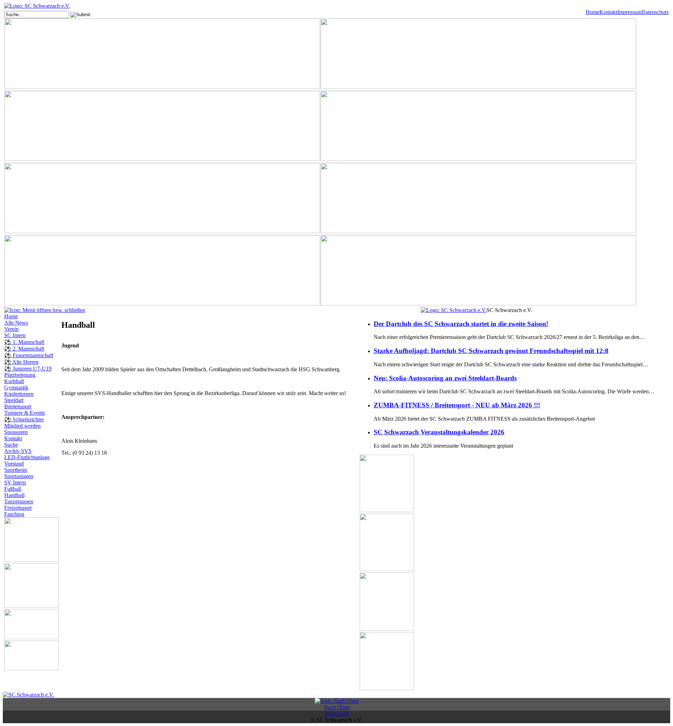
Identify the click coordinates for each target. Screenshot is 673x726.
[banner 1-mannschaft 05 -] (162, 54)
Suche (11, 445)
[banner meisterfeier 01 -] (162, 199)
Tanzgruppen (18, 501)
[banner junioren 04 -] (478, 126)
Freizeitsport (18, 508)
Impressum (629, 12)
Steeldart (13, 400)
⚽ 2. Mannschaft (24, 349)
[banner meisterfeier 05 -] (478, 199)
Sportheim (15, 470)
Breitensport (17, 406)
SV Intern (15, 483)
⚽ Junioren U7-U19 (28, 369)
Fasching (14, 514)
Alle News (16, 323)
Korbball (14, 381)
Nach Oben (336, 707)
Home (592, 12)
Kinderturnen (19, 394)
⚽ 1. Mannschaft (24, 342)
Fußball (12, 489)
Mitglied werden (22, 426)
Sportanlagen (18, 476)
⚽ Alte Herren (21, 362)
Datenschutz (655, 12)
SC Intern (15, 335)
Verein (11, 329)
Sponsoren (16, 432)
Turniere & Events (24, 413)
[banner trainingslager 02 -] (478, 271)
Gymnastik (16, 388)
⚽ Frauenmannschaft (28, 355)
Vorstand (14, 464)
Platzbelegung (19, 375)
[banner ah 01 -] (478, 54)
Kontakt (608, 12)
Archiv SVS (18, 451)
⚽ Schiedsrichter (24, 419)
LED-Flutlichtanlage (27, 457)
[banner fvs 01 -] (162, 126)
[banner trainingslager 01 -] (162, 271)
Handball (14, 495)
